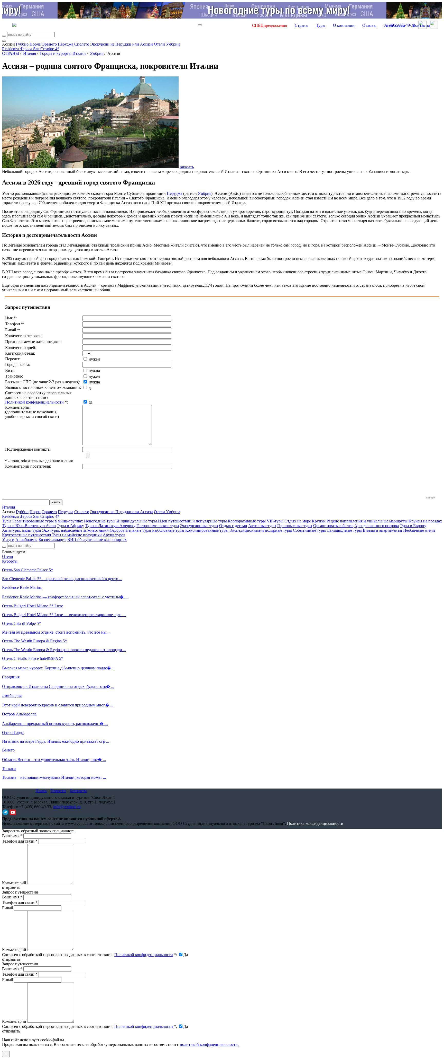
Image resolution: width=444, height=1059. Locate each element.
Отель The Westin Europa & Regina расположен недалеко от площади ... (64, 649)
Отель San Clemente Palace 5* (27, 570)
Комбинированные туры (206, 530)
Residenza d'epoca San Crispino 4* (30, 49)
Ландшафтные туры (344, 530)
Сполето (81, 44)
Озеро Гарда (13, 732)
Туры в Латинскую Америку (110, 525)
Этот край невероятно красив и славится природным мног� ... (57, 705)
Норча (35, 44)
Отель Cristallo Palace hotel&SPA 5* (32, 658)
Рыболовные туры (168, 530)
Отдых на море (297, 521)
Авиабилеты (26, 539)
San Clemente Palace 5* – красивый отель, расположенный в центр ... (62, 578)
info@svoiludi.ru (67, 806)
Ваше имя (12, 836)
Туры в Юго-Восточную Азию (29, 525)
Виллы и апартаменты (382, 530)
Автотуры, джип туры (21, 530)
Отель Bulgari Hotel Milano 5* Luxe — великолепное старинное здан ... (64, 614)
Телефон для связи (20, 841)
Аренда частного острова (376, 525)
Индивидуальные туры (136, 521)
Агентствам (394, 25)
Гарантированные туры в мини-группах (47, 521)
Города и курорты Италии (63, 53)
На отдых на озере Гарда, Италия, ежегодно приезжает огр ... (55, 741)
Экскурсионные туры (199, 525)
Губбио (22, 44)
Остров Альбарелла (19, 714)
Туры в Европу (413, 525)
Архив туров (114, 535)
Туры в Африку (70, 525)
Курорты (9, 561)
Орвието (49, 44)
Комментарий (14, 883)
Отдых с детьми (233, 525)
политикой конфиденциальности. (209, 1044)
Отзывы (369, 25)
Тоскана (9, 768)
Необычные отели (419, 530)
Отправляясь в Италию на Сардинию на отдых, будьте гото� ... (58, 686)
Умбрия (96, 53)
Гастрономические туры (157, 525)
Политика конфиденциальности (315, 823)
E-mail (7, 908)
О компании (344, 25)
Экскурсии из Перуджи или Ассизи (121, 44)
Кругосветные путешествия (26, 535)
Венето (8, 750)
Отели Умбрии (167, 44)
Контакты (421, 25)
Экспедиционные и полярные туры (261, 530)
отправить (11, 1031)
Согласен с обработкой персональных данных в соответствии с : (89, 954)
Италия (29, 53)
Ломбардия (12, 695)
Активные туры (262, 525)
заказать (187, 167)
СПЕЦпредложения (269, 25)
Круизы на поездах (425, 521)
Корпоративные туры (247, 521)
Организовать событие (333, 525)
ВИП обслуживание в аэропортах (97, 539)
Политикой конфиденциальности (34, 402)
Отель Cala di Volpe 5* (21, 623)
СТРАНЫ (10, 53)
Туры (320, 25)
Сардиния (11, 677)
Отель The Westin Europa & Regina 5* (34, 641)
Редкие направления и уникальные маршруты (367, 521)
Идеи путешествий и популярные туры (192, 521)
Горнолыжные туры (294, 525)
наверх (430, 497)
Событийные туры (309, 530)
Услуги (8, 539)
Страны (301, 25)
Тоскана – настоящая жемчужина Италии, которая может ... (54, 777)
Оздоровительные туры (130, 530)
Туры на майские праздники (77, 535)
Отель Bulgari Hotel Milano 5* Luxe (32, 606)
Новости (58, 791)
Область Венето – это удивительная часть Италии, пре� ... (54, 759)
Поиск (41, 791)
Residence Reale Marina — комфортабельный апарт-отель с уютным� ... (65, 597)
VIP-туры (275, 521)
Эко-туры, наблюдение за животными (75, 530)
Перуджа (65, 44)
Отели (7, 556)
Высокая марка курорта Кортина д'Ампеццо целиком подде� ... (58, 668)
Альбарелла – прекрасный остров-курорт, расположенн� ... (55, 723)
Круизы (319, 521)
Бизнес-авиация (52, 539)
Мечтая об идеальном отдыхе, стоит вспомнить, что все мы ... (56, 632)
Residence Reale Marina (22, 587)
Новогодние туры (99, 521)
